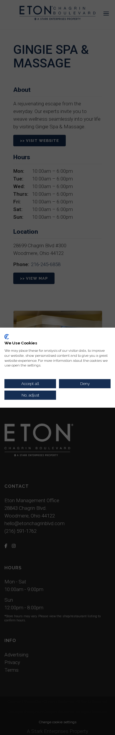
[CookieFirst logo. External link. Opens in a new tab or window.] (6, 336)
